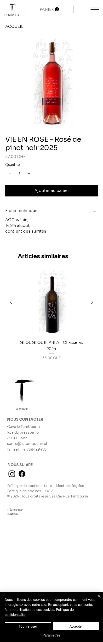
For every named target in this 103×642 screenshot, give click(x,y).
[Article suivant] (92, 302)
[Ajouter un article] (29, 173)
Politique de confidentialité (30, 486)
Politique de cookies (24, 491)
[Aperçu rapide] (51, 302)
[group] (51, 315)
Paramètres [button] (51, 635)
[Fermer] (96, 599)
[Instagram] (11, 473)
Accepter (76, 626)
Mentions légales (70, 486)
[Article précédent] (11, 302)
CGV (49, 491)
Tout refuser (28, 626)
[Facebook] (21, 473)
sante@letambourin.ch (27, 443)
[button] (49, 9)
